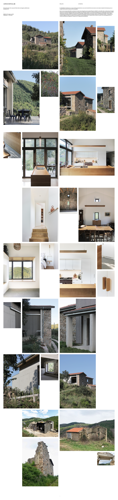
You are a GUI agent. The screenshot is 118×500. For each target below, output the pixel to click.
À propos (80, 3)
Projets (62, 3)
